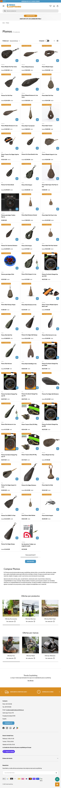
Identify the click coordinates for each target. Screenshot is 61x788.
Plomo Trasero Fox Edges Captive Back (10, 155)
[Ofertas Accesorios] (11, 608)
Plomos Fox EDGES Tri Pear (8, 515)
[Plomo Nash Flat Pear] (51, 82)
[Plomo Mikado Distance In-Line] (10, 113)
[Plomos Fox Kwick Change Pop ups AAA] (51, 261)
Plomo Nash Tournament (28, 125)
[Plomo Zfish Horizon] (10, 350)
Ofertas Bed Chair (50, 619)
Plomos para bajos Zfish (7, 274)
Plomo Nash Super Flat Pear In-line (50, 185)
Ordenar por (6, 40)
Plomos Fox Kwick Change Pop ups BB (50, 425)
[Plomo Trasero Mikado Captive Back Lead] (51, 292)
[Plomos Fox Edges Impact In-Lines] (10, 472)
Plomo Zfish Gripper (27, 184)
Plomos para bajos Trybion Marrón (8, 216)
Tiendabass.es (8, 723)
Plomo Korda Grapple (47, 515)
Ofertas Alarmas (30, 619)
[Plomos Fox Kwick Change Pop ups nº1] (10, 442)
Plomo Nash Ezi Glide (47, 485)
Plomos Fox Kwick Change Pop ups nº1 (9, 455)
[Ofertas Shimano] (50, 645)
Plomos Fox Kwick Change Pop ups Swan (50, 364)
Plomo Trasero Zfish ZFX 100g (29, 424)
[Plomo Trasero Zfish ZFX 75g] (30, 442)
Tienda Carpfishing (9, 784)
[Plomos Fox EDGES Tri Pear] (10, 502)
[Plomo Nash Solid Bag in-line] (30, 351)
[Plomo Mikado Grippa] (51, 54)
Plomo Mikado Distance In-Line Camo (30, 96)
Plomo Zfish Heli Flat (6, 335)
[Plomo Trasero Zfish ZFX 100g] (30, 411)
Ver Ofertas (30, 680)
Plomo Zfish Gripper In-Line (29, 274)
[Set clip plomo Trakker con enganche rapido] (30, 531)
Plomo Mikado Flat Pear (48, 454)
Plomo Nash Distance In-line (29, 304)
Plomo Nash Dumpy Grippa (8, 304)
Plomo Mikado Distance (28, 66)
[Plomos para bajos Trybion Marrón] (10, 202)
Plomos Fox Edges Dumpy (8, 544)
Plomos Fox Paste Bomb (7, 184)
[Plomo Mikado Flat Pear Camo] (10, 54)
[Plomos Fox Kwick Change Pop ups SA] (10, 381)
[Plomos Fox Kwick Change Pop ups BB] (51, 411)
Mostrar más (30, 561)
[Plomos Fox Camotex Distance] (10, 232)
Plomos (7, 22)
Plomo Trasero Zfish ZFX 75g (29, 454)
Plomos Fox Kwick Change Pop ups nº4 (29, 394)
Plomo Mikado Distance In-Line (9, 125)
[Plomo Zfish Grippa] (30, 233)
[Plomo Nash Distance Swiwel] (30, 202)
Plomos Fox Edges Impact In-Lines (9, 486)
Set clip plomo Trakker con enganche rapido (29, 545)
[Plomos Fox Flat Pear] (10, 82)
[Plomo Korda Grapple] (51, 502)
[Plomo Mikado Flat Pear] (51, 442)
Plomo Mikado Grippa (47, 66)
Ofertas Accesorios (11, 619)
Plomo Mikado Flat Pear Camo (9, 66)
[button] (57, 6)
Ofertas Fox (11, 656)
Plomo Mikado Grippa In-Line (49, 154)
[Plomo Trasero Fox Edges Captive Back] (10, 141)
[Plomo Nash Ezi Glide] (51, 472)
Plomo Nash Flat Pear (47, 95)
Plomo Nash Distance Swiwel (29, 215)
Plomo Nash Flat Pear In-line (49, 215)
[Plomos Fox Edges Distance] (30, 472)
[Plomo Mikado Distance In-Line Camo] (30, 82)
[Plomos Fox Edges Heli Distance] (51, 381)
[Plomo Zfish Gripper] (30, 172)
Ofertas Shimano (50, 656)
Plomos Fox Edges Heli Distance (50, 394)
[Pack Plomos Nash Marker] (30, 502)
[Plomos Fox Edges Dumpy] (10, 531)
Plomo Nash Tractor (47, 125)
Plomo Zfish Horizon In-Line (49, 335)
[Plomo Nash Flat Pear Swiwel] (51, 232)
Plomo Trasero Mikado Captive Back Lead (50, 305)
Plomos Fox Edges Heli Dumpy (29, 335)
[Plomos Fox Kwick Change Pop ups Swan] (51, 350)
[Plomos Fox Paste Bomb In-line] (30, 141)
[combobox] (30, 11)
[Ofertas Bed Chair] (50, 608)
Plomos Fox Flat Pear (6, 95)
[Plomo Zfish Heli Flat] (10, 322)
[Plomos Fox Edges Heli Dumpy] (30, 322)
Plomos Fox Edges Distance (29, 485)
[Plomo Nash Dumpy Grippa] (10, 292)
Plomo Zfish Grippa (27, 245)
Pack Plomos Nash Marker (28, 515)
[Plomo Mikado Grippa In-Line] (51, 141)
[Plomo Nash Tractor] (51, 113)
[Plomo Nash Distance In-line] (30, 292)
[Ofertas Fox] (11, 645)
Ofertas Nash (30, 656)
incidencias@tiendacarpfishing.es (15, 710)
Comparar (41, 40)
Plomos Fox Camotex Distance (9, 245)
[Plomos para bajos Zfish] (10, 261)
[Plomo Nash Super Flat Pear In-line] (51, 172)
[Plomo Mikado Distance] (30, 54)
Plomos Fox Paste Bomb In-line (30, 154)
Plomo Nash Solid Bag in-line (29, 363)
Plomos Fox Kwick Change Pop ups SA (9, 394)
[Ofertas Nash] (30, 645)
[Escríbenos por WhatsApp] (57, 779)
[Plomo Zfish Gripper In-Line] (30, 261)
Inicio (4, 22)
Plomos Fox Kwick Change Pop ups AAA (50, 275)
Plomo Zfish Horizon (6, 363)
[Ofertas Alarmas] (30, 608)
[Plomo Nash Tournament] (30, 113)
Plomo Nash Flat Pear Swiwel (49, 245)
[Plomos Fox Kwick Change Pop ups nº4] (30, 381)
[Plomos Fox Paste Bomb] (10, 172)
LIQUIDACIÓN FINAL (30, 15)
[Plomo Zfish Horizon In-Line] (51, 322)
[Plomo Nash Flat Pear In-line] (51, 202)
